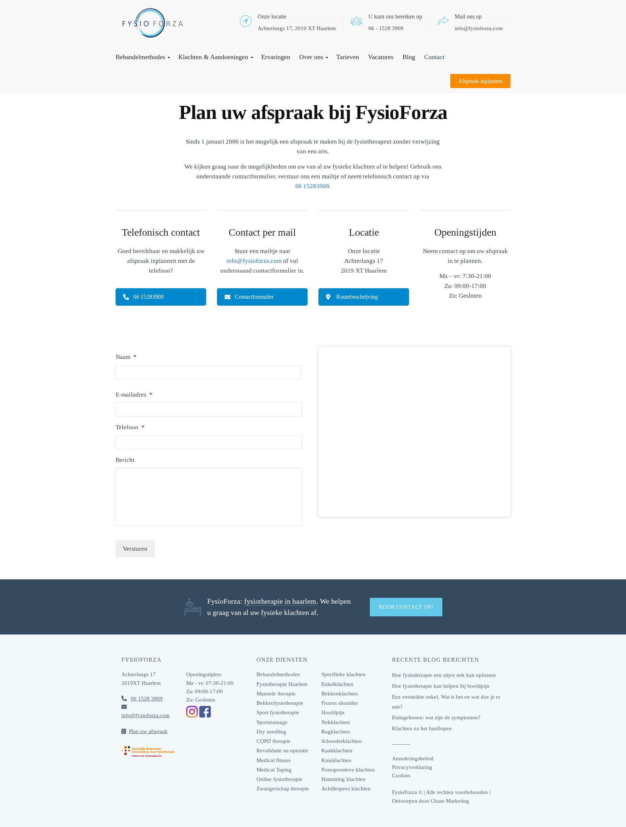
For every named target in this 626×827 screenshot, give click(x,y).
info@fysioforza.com (479, 28)
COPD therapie (273, 741)
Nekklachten (335, 722)
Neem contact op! (406, 607)
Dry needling (271, 732)
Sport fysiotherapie (277, 712)
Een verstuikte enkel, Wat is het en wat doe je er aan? (446, 702)
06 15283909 (312, 186)
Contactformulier (254, 297)
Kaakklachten (336, 750)
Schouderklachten (341, 741)
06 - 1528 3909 (386, 28)
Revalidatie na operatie (282, 750)
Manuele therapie (276, 693)
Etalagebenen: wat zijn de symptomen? (436, 717)
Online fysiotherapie (279, 779)
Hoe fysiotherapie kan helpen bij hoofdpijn (440, 686)
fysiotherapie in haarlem (280, 601)
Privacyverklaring (412, 767)
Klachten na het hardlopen (422, 728)
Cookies (401, 775)
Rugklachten (335, 732)
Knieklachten (336, 760)
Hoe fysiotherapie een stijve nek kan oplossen (444, 675)
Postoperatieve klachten (348, 770)
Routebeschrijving (357, 297)
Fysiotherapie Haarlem (282, 684)
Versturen (135, 548)
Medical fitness (273, 760)
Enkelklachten (337, 684)
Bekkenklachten (339, 693)
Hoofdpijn (333, 712)
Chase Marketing (450, 801)
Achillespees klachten (346, 788)
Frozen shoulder (339, 703)
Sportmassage (272, 722)
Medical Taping (274, 770)
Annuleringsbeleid (413, 758)
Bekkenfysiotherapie (279, 703)
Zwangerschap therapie (282, 788)
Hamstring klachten (343, 779)
